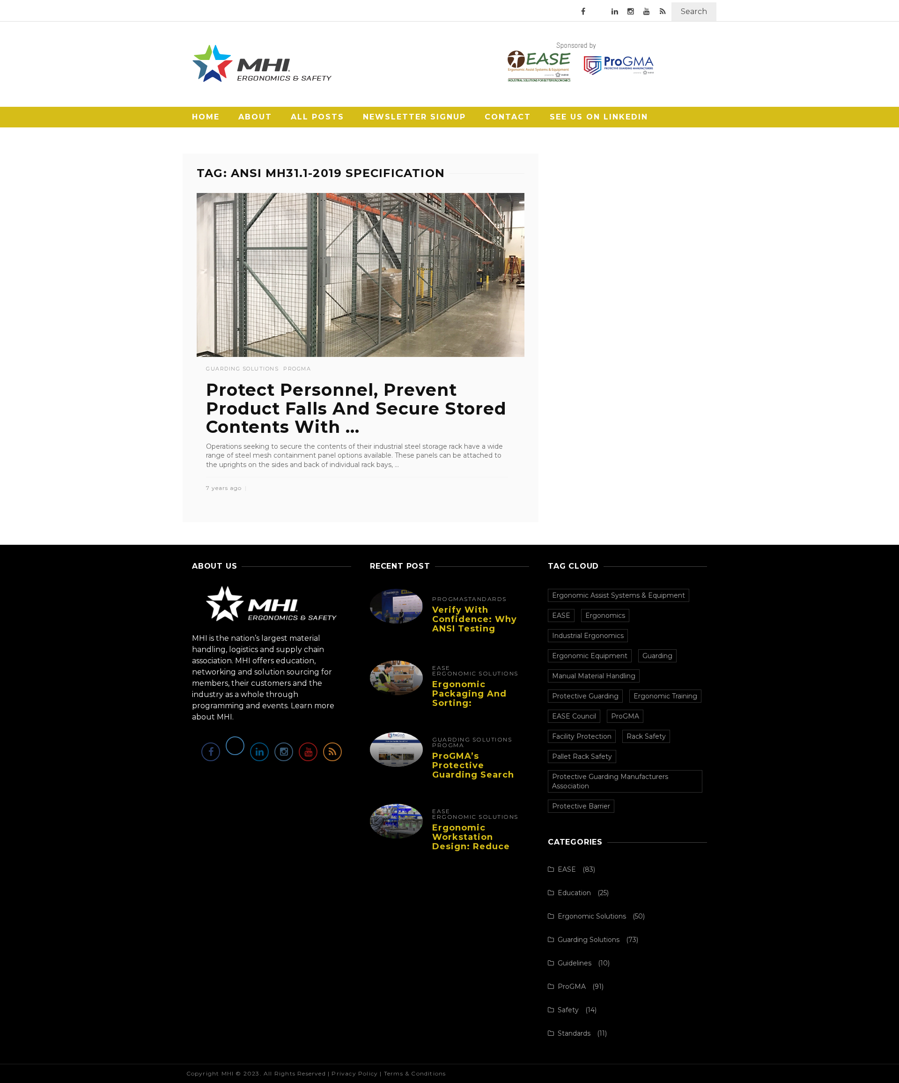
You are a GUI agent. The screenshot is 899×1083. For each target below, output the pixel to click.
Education (574, 893)
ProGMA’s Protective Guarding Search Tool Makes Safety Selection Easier (477, 774)
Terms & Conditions (415, 1073)
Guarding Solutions (242, 368)
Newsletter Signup (414, 116)
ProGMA (297, 368)
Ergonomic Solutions (475, 673)
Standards (485, 599)
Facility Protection (582, 736)
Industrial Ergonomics (588, 635)
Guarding (657, 656)
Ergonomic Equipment (589, 656)
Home (206, 116)
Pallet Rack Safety (582, 756)
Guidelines (574, 963)
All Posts (317, 116)
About (255, 116)
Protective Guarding (585, 696)
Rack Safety (646, 736)
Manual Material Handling (593, 676)
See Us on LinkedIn (599, 116)
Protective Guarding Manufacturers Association (610, 781)
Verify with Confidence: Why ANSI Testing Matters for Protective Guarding (474, 633)
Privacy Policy (355, 1073)
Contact (508, 116)
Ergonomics (605, 615)
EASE (441, 668)
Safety (568, 1010)
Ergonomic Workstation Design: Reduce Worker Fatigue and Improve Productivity (471, 851)
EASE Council (574, 716)
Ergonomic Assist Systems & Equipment (618, 595)
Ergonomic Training (665, 696)
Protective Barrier (581, 806)
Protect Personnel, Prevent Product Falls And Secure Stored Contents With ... (356, 408)
